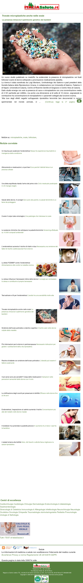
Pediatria (61, 512)
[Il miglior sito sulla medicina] (31, 549)
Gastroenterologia (8, 506)
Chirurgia (28, 503)
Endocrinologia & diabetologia (58, 503)
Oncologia (13, 512)
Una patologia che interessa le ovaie (38, 216)
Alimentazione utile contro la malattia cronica (18, 265)
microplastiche (16, 137)
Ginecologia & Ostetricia (10, 509)
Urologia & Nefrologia (9, 514)
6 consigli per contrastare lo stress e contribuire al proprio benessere (29, 280)
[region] (41, 119)
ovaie (25, 137)
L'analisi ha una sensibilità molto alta (40, 295)
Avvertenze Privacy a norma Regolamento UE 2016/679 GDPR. (29, 554)
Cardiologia (19, 503)
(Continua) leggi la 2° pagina (60, 101)
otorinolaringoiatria (48, 512)
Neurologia (75, 509)
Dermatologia (38, 503)
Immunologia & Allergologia (33, 509)
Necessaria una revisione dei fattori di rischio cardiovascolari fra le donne (30, 247)
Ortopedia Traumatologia (29, 512)
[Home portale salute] (41, 11)
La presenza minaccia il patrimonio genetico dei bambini (18, 311)
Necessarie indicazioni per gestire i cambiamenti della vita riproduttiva (29, 345)
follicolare (32, 137)
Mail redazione (76, 573)
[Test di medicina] (15, 534)
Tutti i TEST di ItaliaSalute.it (11, 537)
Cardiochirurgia (6, 503)
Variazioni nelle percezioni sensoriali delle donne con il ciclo (27, 378)
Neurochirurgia (63, 509)
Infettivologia (51, 509)
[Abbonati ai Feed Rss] (7, 549)
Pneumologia (71, 512)
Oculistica (4, 512)
